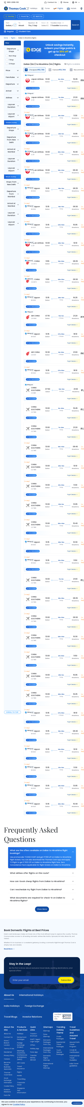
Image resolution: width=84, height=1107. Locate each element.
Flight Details (71, 88)
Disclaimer (8, 1052)
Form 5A (7, 1095)
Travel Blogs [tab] (10, 1016)
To (19, 23)
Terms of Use (9, 1048)
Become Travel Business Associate (7, 1065)
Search (75, 24)
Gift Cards (21, 1063)
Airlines (9, 97)
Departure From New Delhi (11, 140)
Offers (32, 1045)
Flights (60, 8)
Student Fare (24, 31)
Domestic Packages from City (47, 1042)
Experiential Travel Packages (60, 1044)
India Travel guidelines (74, 1064)
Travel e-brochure (33, 1035)
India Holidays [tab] (12, 1005)
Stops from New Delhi (11, 183)
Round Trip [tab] (25, 16)
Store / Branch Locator (7, 1043)
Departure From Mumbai (11, 194)
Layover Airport (11, 115)
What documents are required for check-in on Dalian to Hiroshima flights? (37, 899)
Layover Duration (11, 105)
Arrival (8, 91)
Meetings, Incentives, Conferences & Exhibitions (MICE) (22, 1055)
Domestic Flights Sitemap (47, 1058)
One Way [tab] (11, 16)
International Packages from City (48, 1050)
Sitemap (46, 1031)
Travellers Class (56, 23)
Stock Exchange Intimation (8, 1080)
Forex (47, 8)
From (7, 23)
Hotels (73, 8)
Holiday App (34, 1048)
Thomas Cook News (8, 1073)
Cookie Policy (19, 1104)
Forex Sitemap (46, 1035)
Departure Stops (11, 50)
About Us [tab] (9, 995)
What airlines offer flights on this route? (29, 873)
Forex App (34, 1052)
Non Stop (12, 56)
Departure (31, 23)
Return (43, 23)
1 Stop (11, 60)
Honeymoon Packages (21, 1038)
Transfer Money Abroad (33, 1057)
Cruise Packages (60, 1037)
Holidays (20, 1034)
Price (8, 70)
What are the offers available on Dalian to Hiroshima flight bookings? (38, 852)
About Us (7, 1034)
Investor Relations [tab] (32, 1016)
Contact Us (52, 2)
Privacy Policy (9, 1055)
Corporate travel (21, 1083)
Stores (65, 2)
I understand (77, 1103)
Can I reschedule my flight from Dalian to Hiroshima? (36, 889)
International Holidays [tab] (31, 995)
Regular (10, 31)
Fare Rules (10, 77)
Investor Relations (7, 1090)
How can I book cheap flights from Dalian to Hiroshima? (37, 881)
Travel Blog (21, 1079)
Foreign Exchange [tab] (34, 1005)
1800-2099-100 (13, 2)
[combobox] (9, 25)
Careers (7, 1059)
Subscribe (66, 980)
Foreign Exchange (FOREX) (20, 1045)
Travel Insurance (21, 1067)
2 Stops (12, 64)
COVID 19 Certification (74, 1051)
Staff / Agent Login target (35, 1040)
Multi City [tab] (39, 16)
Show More (42, 909)
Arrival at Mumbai (11, 150)
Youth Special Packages (60, 1052)
